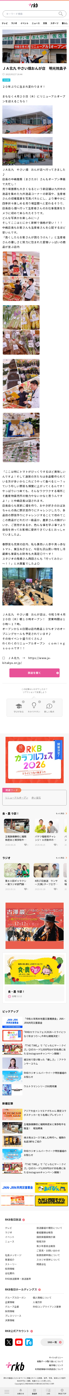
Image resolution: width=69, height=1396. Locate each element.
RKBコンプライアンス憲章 (47, 1306)
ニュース (36, 23)
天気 (45, 23)
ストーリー (11, 1264)
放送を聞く (34, 672)
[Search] (61, 14)
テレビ (5, 23)
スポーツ (54, 23)
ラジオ (14, 23)
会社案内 (9, 1273)
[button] (7, 1392)
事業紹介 (9, 1259)
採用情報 (9, 1268)
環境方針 (41, 1241)
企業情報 (9, 1302)
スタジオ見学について (48, 1259)
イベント (24, 23)
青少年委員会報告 (46, 1246)
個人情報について (42, 1297)
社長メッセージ (13, 1255)
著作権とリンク (56, 1365)
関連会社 (41, 1264)
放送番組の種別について (49, 1228)
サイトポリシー (56, 1357)
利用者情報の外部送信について (49, 1369)
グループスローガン (15, 1297)
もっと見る (60, 813)
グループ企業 (12, 1306)
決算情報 (9, 1320)
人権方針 (37, 1302)
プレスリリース (13, 1315)
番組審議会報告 (45, 1232)
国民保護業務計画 (46, 1237)
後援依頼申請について (48, 1255)
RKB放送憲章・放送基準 (18, 1278)
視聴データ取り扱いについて (50, 1361)
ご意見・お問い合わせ (48, 1250)
